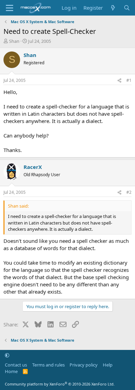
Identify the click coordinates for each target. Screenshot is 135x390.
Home (11, 371)
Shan (14, 41)
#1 (129, 80)
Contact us (16, 365)
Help (107, 365)
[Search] (127, 7)
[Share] (119, 81)
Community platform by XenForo (60, 384)
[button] (7, 355)
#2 (129, 192)
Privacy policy (84, 365)
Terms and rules (48, 365)
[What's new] (113, 7)
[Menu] (9, 8)
